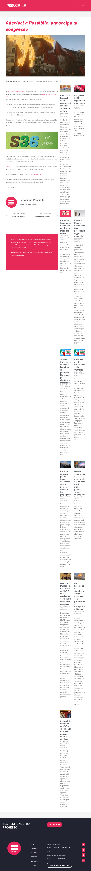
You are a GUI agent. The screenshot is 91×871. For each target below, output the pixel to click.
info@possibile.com (53, 844)
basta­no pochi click (36, 174)
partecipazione (48, 81)
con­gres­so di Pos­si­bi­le (15, 91)
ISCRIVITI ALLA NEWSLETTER (25, 260)
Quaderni (57, 81)
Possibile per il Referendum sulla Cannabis (79, 364)
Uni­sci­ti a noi (10, 166)
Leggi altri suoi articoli (28, 204)
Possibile (39, 81)
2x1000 (35, 242)
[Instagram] (83, 850)
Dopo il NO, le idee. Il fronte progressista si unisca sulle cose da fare (66, 103)
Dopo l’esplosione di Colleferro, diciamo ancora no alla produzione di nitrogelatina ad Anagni (80, 596)
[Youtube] (83, 860)
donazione (23, 242)
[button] (78, 5)
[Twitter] (83, 855)
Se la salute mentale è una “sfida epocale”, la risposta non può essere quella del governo (65, 731)
